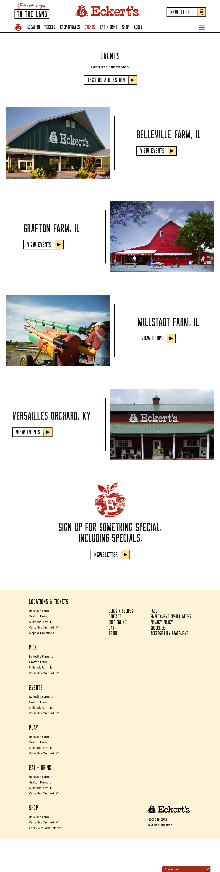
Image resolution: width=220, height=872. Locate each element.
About (138, 27)
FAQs (153, 611)
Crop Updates (70, 27)
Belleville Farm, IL (41, 611)
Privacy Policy (161, 622)
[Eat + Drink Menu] (118, 31)
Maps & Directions (41, 633)
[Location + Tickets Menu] (56, 31)
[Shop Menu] (129, 31)
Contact (115, 616)
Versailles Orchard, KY (44, 627)
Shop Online (117, 622)
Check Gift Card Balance (45, 828)
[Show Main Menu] (202, 27)
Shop (125, 27)
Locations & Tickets (48, 602)
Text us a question (160, 825)
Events (90, 27)
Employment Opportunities (170, 616)
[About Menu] (143, 31)
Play (33, 728)
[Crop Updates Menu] (80, 31)
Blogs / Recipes (121, 611)
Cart (112, 628)
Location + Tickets (41, 27)
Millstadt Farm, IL (40, 622)
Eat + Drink (108, 27)
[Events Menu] (96, 31)
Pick (33, 647)
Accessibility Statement (169, 633)
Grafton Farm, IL (40, 616)
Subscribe (157, 628)
